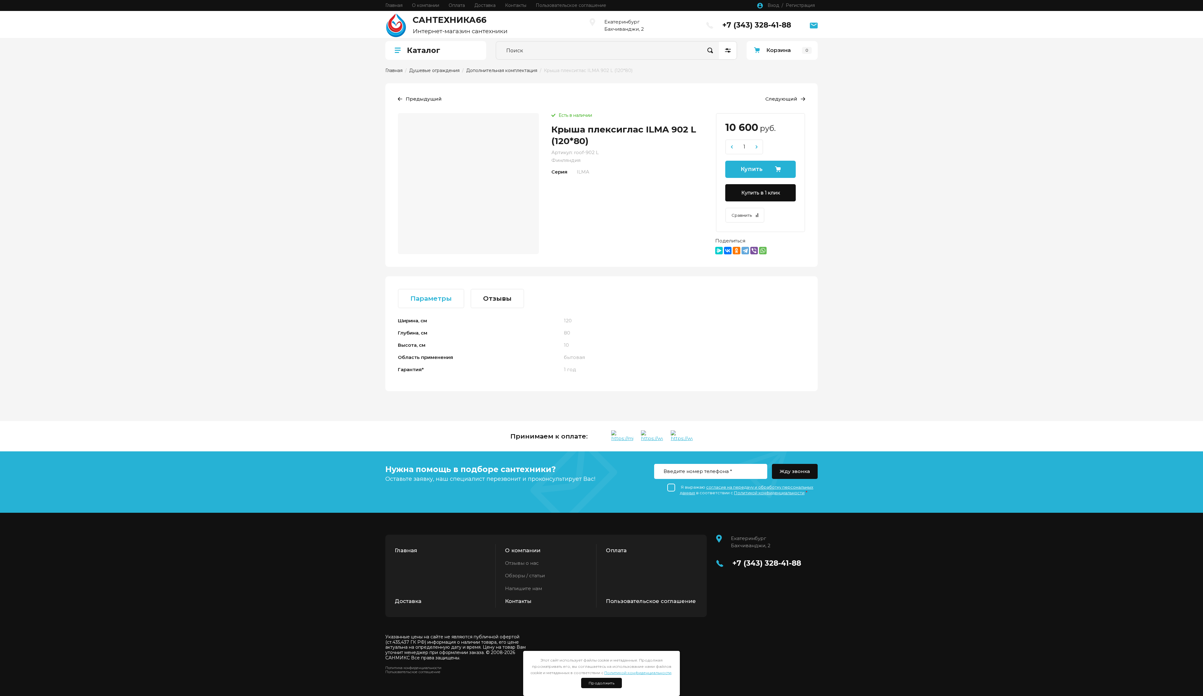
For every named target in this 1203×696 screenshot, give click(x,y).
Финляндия (566, 160)
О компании (522, 550)
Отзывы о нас (522, 563)
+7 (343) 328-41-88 (756, 25)
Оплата (616, 550)
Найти (710, 50)
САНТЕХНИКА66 (450, 20)
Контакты (518, 601)
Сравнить (742, 215)
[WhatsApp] (763, 250)
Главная (394, 70)
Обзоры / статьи (525, 576)
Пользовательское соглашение (651, 601)
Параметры (431, 298)
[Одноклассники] (736, 250)
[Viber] (754, 250)
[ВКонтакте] (728, 250)
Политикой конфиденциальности (769, 492)
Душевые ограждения (434, 70)
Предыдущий (424, 99)
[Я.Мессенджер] (719, 250)
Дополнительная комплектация (501, 70)
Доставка (408, 601)
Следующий (781, 99)
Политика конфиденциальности (413, 668)
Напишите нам (523, 588)
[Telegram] (745, 250)
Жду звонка (795, 471)
